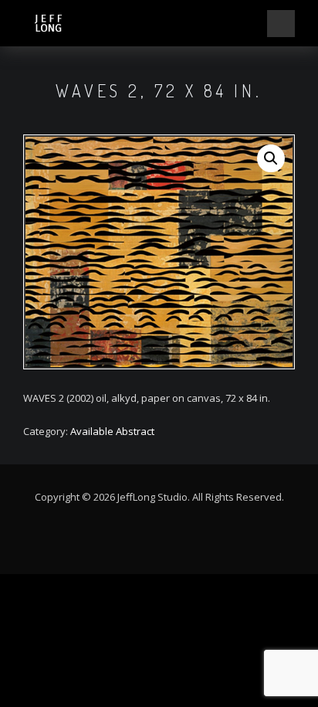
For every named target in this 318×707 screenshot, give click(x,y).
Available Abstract (112, 431)
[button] (271, 158)
